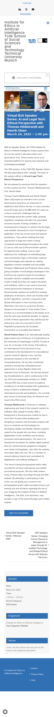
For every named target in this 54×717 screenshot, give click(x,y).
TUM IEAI (27, 3)
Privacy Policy (37, 674)
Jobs (33, 680)
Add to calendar (18, 513)
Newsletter (25, 14)
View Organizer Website (17, 626)
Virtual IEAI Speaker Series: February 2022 (15, 535)
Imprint (34, 668)
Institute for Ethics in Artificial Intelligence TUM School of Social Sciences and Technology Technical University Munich (15, 41)
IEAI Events (11, 604)
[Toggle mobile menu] (48, 22)
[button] (5, 712)
